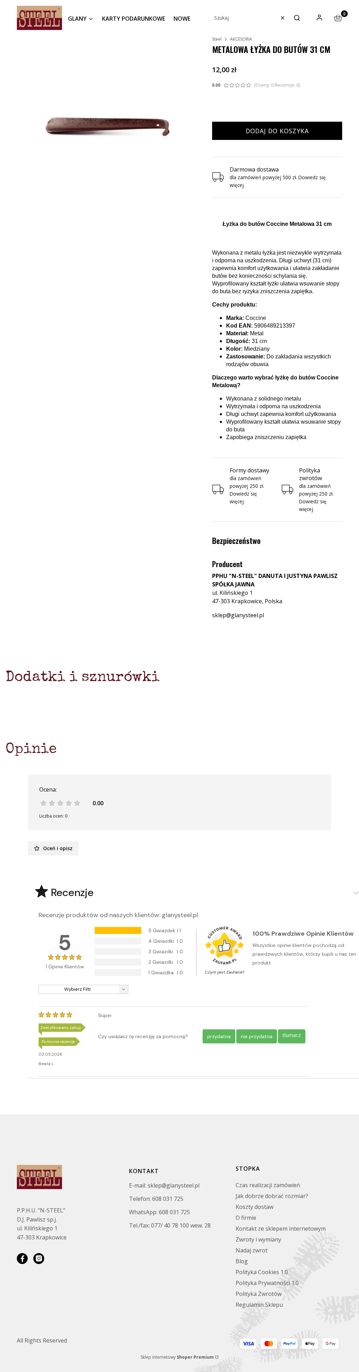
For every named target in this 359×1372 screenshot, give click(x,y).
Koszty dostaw (254, 1206)
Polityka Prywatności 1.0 (267, 1282)
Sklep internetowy (177, 1357)
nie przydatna (256, 1036)
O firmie (246, 1217)
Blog (242, 1261)
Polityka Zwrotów (259, 1293)
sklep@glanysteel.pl (238, 615)
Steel (217, 39)
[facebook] (22, 1258)
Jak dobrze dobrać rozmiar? (272, 1195)
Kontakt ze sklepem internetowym (281, 1228)
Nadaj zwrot (251, 1250)
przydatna (219, 1036)
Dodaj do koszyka (277, 131)
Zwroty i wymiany (258, 1239)
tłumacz (292, 1035)
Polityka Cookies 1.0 (262, 1272)
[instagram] (38, 1258)
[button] (297, 18)
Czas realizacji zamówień (268, 1185)
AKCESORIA (241, 39)
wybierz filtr (77, 989)
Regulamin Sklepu (259, 1304)
